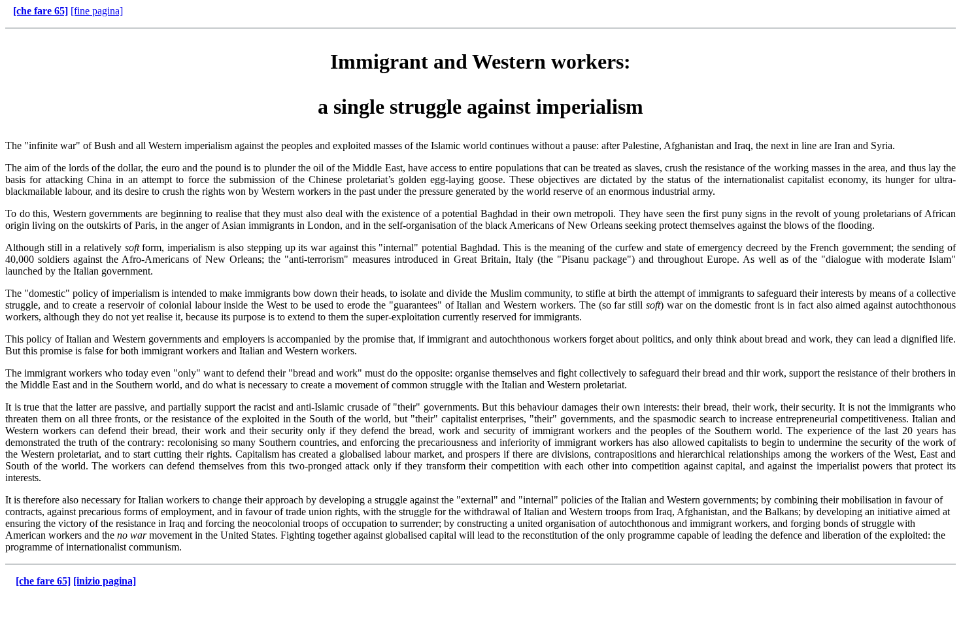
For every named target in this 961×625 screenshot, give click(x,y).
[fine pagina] (97, 10)
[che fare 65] (40, 10)
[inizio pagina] (104, 580)
